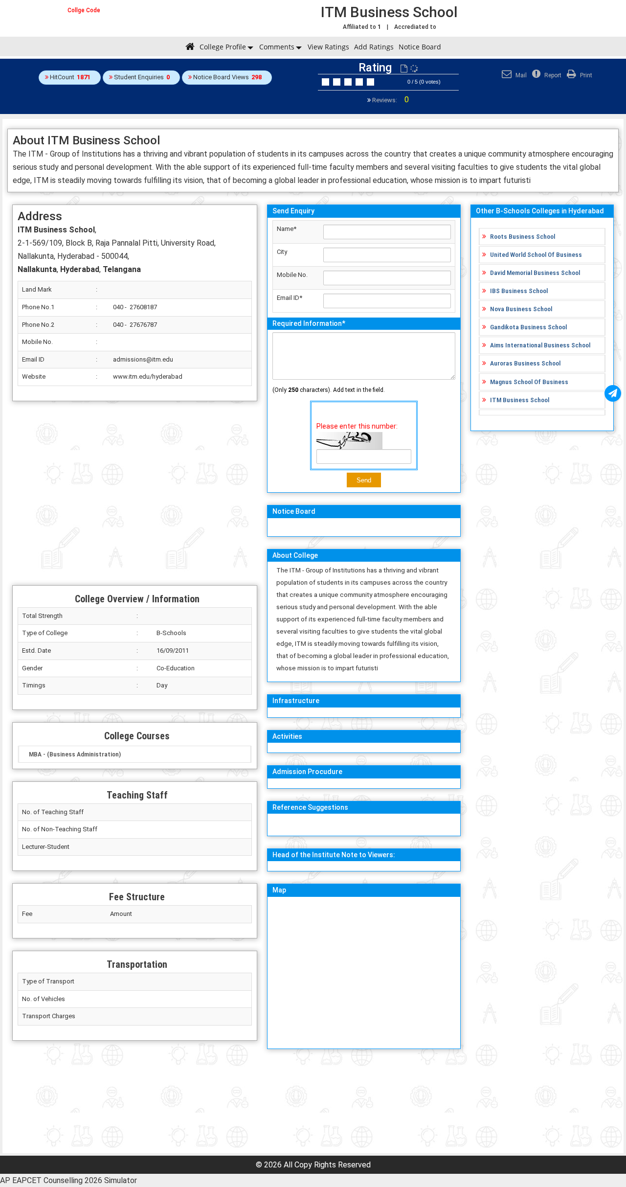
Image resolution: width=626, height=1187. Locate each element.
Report (552, 75)
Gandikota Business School (528, 327)
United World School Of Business (536, 254)
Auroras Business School (525, 363)
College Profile (223, 46)
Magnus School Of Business (529, 382)
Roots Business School (522, 236)
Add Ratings (374, 46)
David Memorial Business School (535, 272)
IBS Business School (519, 291)
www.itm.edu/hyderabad (147, 376)
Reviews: (390, 100)
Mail (520, 75)
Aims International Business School (540, 345)
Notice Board (420, 46)
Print (585, 75)
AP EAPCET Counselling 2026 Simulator (68, 1180)
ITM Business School (519, 400)
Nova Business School (521, 309)
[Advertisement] (134, 493)
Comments (276, 46)
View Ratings (328, 46)
